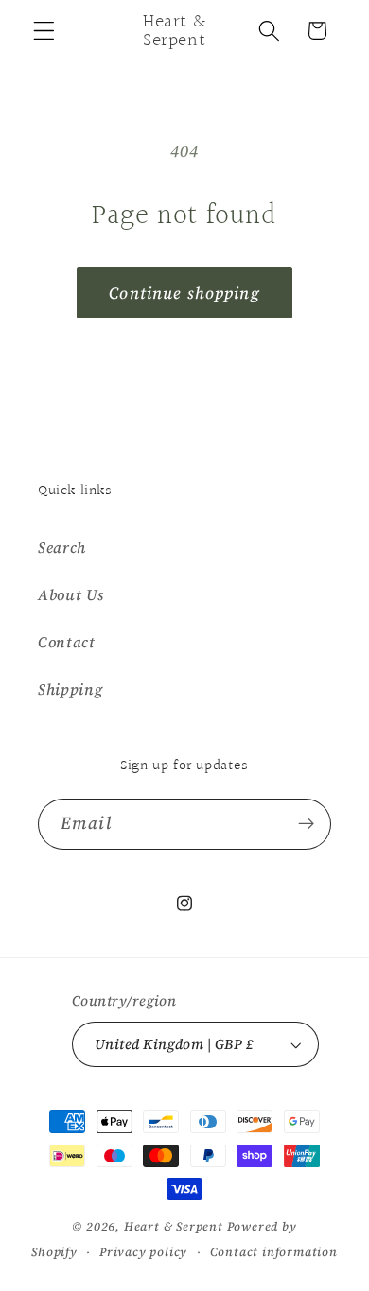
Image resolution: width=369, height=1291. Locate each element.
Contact (67, 641)
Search (62, 547)
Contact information (274, 1252)
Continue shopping (184, 293)
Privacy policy (143, 1252)
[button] (44, 31)
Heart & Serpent (173, 1226)
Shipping (70, 689)
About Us (71, 594)
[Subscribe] (306, 824)
